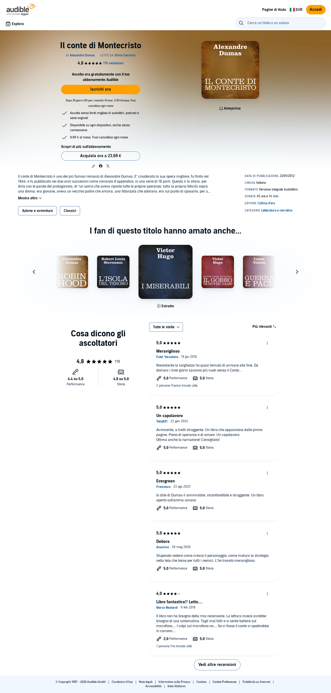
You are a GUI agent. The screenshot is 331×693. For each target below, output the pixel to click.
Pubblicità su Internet (257, 682)
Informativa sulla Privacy (175, 682)
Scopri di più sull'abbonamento (86, 147)
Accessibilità (153, 686)
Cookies (201, 682)
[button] (93, 166)
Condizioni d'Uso (123, 682)
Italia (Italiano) (177, 686)
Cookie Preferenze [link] (224, 682)
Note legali (146, 682)
